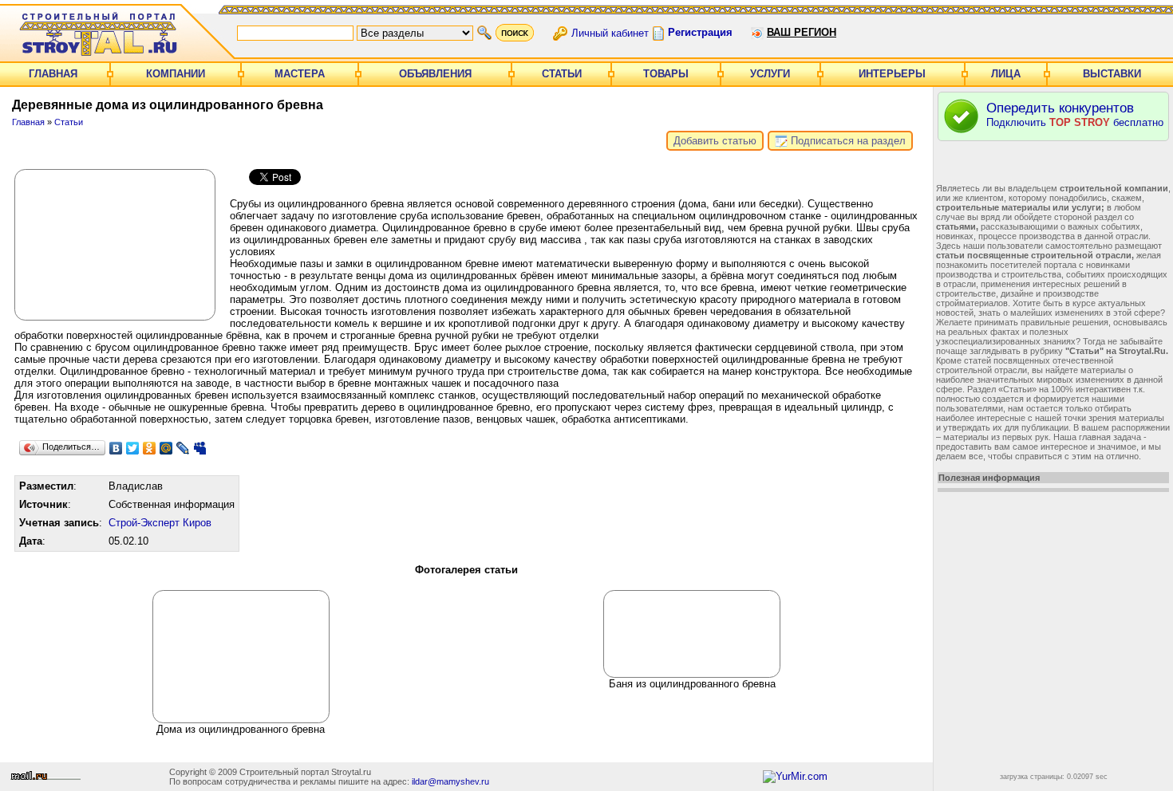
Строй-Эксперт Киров (160, 523)
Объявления (435, 74)
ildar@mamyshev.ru (450, 781)
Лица (1006, 74)
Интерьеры (892, 74)
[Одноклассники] (149, 448)
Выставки (1112, 74)
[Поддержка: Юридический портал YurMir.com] (795, 776)
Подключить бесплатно (1074, 114)
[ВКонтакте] (116, 448)
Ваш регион (801, 32)
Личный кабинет (610, 32)
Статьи (562, 74)
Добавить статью (714, 141)
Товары (666, 74)
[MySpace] (200, 448)
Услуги (770, 74)
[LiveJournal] (183, 448)
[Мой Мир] (166, 448)
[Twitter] (132, 448)
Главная (53, 74)
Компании (175, 74)
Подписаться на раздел (847, 141)
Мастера (299, 74)
